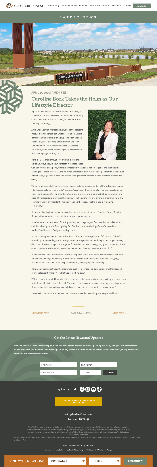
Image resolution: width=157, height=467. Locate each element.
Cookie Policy (22, 440)
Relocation (95, 5)
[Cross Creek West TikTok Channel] (99, 390)
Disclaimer (90, 450)
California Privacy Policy (75, 450)
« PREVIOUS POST (40, 313)
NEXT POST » (119, 313)
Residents (116, 5)
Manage (109, 450)
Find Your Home (69, 5)
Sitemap (48, 450)
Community (53, 5)
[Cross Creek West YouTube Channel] (93, 390)
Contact (127, 5)
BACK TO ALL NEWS (81, 313)
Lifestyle (83, 5)
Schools (106, 5)
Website (100, 450)
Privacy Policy (135, 437)
